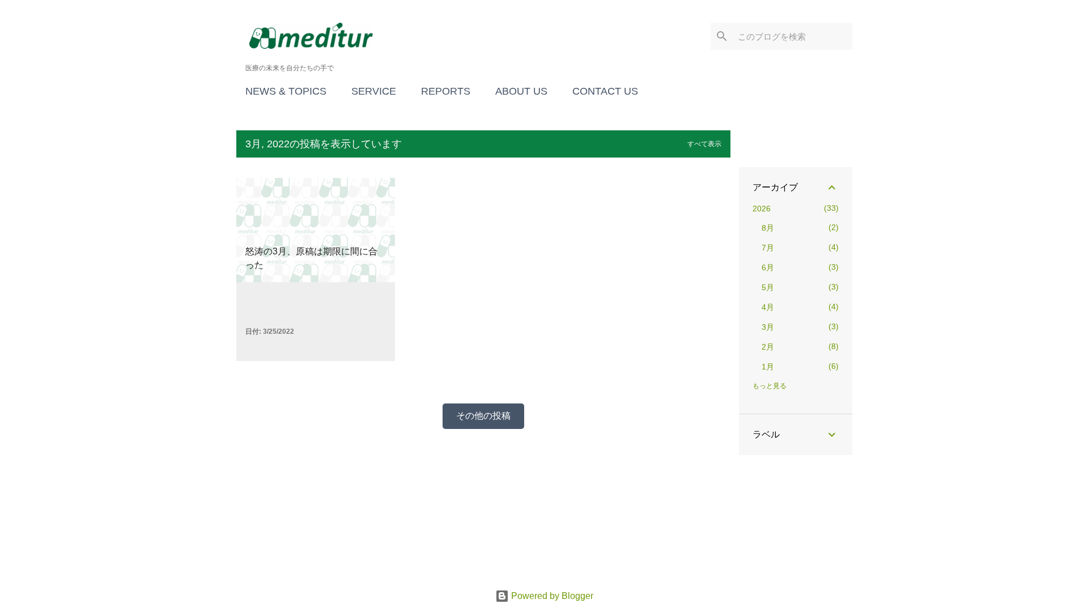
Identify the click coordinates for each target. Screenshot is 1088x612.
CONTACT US (605, 91)
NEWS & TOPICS (285, 91)
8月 (768, 227)
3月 (768, 327)
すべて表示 (704, 144)
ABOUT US (521, 91)
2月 (768, 346)
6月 (768, 267)
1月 (768, 366)
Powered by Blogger (551, 596)
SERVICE (373, 91)
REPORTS (445, 91)
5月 (768, 287)
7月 (768, 247)
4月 (768, 307)
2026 (762, 208)
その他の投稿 (483, 415)
